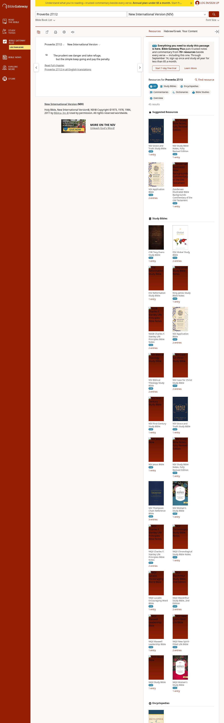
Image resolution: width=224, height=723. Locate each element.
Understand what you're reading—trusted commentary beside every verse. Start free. (114, 3)
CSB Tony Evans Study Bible (156, 253)
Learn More (190, 68)
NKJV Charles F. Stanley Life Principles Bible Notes (156, 555)
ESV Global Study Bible (181, 253)
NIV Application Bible (156, 190)
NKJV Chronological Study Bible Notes (182, 553)
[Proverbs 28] (140, 67)
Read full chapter (54, 65)
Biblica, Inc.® (61, 113)
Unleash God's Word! (102, 128)
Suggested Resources (165, 112)
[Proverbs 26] (36, 67)
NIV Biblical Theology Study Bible (156, 383)
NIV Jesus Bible (156, 464)
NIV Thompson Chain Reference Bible (157, 511)
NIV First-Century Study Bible (157, 425)
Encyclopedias (160, 703)
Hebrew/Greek (172, 31)
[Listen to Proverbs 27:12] (72, 32)
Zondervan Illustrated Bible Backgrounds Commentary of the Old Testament (182, 195)
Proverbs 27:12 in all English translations (68, 69)
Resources (155, 31)
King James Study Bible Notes (181, 294)
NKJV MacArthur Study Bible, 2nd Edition (181, 601)
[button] (206, 3)
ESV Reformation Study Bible (157, 294)
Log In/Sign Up (209, 3)
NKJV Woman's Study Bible (180, 683)
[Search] (214, 14)
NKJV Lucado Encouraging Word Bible (158, 601)
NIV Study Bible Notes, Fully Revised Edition (180, 148)
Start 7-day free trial (165, 68)
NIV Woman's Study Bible (179, 509)
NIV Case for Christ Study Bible (182, 381)
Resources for (166, 79)
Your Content (189, 31)
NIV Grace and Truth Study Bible (157, 147)
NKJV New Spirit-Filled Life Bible (181, 643)
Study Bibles (159, 218)
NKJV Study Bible (157, 682)
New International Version (60, 104)
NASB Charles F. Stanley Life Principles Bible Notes (157, 338)
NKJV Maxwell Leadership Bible (157, 643)
